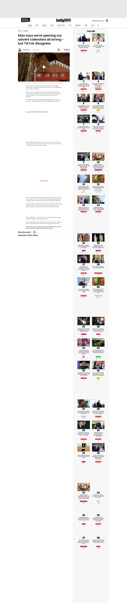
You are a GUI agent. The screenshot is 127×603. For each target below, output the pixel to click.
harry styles (84, 334)
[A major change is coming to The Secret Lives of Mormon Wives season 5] (83, 342)
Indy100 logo (63, 20)
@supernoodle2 (45, 99)
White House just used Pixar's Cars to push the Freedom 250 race (83, 46)
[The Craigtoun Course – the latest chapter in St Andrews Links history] (98, 342)
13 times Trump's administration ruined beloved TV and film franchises (98, 519)
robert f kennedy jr (98, 273)
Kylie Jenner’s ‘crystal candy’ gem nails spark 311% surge (83, 246)
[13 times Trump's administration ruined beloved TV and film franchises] (98, 509)
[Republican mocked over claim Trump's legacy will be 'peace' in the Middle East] (98, 199)
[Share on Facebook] (64, 50)
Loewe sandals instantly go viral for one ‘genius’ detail (84, 456)
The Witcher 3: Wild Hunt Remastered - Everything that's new (84, 412)
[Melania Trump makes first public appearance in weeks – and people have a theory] (83, 199)
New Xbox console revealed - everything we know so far (98, 496)
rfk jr (98, 109)
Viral (70, 25)
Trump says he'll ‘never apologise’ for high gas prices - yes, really (83, 434)
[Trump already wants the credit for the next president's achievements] (98, 75)
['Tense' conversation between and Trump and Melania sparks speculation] (83, 156)
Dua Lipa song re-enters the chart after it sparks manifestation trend (98, 541)
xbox (98, 501)
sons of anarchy (84, 546)
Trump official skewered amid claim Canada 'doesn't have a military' (98, 128)
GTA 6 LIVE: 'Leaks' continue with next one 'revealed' (98, 46)
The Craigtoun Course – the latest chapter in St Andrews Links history (98, 351)
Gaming (44, 25)
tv (83, 356)
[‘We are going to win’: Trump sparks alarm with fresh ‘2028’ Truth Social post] (83, 571)
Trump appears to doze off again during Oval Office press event (83, 107)
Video (85, 25)
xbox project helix (98, 190)
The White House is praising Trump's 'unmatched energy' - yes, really (98, 434)
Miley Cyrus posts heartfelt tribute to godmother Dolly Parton (98, 246)
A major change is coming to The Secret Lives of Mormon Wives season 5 (83, 352)
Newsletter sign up (99, 20)
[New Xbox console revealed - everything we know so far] (98, 487)
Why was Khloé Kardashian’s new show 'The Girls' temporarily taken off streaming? (98, 166)
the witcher (83, 416)
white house (98, 523)
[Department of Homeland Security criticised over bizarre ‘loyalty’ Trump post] (83, 258)
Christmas (56, 86)
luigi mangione (98, 584)
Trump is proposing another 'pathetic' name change (84, 290)
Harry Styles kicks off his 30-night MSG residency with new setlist (84, 330)
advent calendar (22, 235)
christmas (25, 30)
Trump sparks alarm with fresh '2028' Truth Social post (84, 581)
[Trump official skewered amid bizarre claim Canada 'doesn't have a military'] (98, 118)
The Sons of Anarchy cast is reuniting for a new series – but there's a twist (83, 541)
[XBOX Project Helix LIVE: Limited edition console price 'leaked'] (98, 178)
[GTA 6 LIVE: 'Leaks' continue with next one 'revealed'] (98, 37)
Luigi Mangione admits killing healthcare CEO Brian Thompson (98, 581)
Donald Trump (83, 50)
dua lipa (98, 546)
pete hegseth (83, 378)
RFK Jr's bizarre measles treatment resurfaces (98, 267)
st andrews (98, 356)
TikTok (20, 30)
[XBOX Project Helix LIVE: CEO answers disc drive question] (98, 281)
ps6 (83, 190)
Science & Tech (61, 25)
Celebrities (77, 25)
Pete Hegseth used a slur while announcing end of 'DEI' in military (84, 374)
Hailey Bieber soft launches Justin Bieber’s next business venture (84, 518)
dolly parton (98, 250)
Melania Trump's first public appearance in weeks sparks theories (83, 208)
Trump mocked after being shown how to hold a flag (83, 128)
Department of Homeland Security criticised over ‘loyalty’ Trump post (83, 268)
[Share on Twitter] (67, 50)
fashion (83, 461)
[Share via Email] (69, 50)
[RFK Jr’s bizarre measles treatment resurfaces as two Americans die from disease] (98, 258)
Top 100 (30, 25)
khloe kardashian (98, 169)
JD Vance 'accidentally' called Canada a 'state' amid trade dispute (98, 330)
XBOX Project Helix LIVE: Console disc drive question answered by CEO (98, 291)
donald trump (83, 89)
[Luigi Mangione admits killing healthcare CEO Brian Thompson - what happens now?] (98, 571)
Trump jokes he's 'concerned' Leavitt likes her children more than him (84, 85)
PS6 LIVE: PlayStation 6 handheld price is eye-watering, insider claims (84, 187)
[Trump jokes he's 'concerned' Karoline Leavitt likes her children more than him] (83, 75)
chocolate (29, 235)
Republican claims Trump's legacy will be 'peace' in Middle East (98, 208)
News (37, 25)
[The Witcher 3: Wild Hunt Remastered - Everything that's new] (83, 403)
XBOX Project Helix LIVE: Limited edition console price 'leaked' (98, 187)
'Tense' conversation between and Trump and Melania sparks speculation (84, 166)
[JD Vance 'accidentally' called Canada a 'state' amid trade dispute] (98, 321)
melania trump (83, 211)
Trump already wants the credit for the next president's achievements (98, 85)
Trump (51, 25)
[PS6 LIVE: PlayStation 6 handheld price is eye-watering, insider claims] (83, 178)
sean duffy (98, 130)
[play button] (44, 67)
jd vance (98, 334)
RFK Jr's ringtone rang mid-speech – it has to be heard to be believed (98, 107)
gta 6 (98, 50)
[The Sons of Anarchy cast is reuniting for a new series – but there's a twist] (83, 532)
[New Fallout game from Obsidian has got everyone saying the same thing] (83, 593)
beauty (83, 250)
